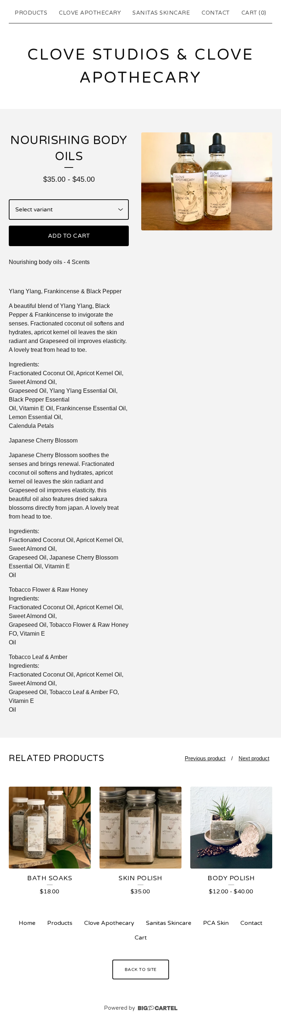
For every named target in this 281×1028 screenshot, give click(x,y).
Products (31, 13)
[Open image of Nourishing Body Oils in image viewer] (206, 181)
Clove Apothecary (90, 13)
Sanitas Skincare (161, 13)
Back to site (141, 969)
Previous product (205, 758)
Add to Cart (69, 236)
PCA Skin (216, 923)
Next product (254, 758)
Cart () (253, 13)
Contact (216, 13)
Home (27, 923)
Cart (141, 937)
